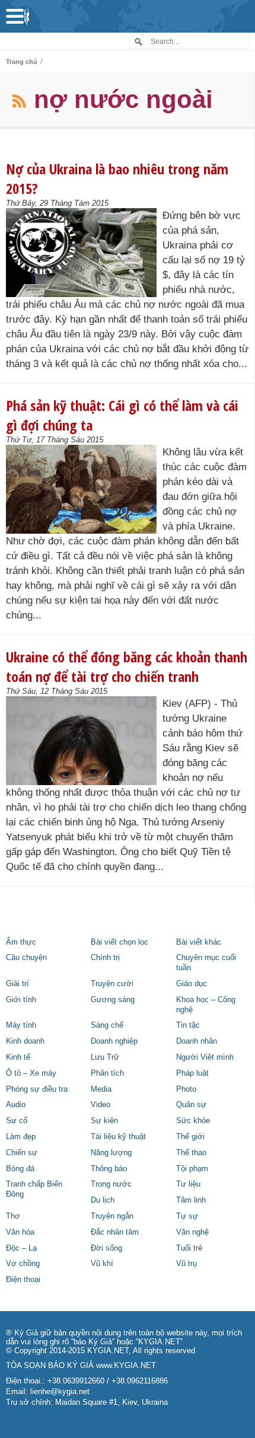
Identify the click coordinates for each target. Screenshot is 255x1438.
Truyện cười (112, 984)
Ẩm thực (21, 942)
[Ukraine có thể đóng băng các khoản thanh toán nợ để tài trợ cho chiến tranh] (84, 740)
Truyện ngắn (112, 1216)
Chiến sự (21, 1153)
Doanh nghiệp (114, 1041)
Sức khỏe (193, 1121)
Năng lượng (111, 1153)
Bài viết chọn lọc (119, 942)
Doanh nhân (196, 1041)
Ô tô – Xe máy (31, 1073)
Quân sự (191, 1105)
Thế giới (190, 1137)
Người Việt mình (205, 1057)
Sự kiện (104, 1121)
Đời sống (106, 1248)
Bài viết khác (198, 942)
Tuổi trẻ (189, 1248)
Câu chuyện (26, 958)
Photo (186, 1089)
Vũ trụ (186, 1264)
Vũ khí (102, 1264)
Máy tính (21, 1025)
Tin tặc (188, 1025)
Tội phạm (192, 1169)
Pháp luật (192, 1073)
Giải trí (17, 984)
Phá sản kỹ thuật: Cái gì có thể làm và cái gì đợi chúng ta (122, 415)
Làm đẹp (21, 1137)
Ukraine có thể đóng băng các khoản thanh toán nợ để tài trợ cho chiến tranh (126, 666)
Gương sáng (113, 1000)
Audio (16, 1105)
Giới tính (21, 1000)
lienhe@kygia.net (60, 1392)
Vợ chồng (23, 1264)
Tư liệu (188, 1184)
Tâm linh (191, 1200)
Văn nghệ (192, 1232)
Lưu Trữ (105, 1057)
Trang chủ (21, 61)
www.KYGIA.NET (126, 1366)
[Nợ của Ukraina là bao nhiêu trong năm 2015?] (84, 252)
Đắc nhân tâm (115, 1232)
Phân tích (107, 1073)
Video (100, 1105)
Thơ (13, 1216)
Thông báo (109, 1169)
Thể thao (191, 1153)
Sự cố (16, 1121)
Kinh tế (18, 1057)
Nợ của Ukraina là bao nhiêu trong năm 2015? (117, 178)
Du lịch (102, 1200)
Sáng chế (107, 1025)
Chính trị (105, 958)
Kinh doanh (25, 1041)
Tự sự (187, 1216)
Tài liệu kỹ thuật (118, 1137)
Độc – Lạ (21, 1248)
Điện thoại (23, 1280)
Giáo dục (191, 984)
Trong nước (111, 1184)
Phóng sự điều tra (37, 1089)
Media (101, 1089)
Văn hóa (20, 1232)
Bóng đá (20, 1169)
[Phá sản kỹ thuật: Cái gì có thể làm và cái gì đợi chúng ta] (84, 489)
